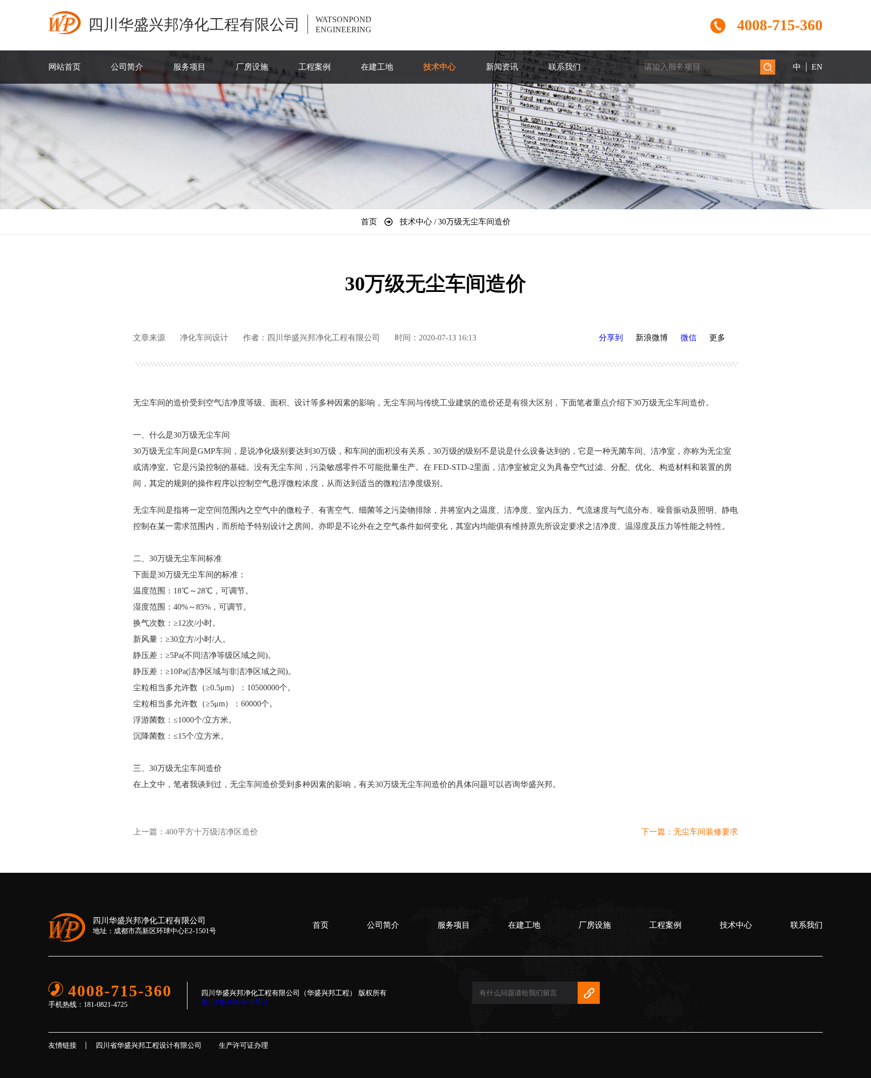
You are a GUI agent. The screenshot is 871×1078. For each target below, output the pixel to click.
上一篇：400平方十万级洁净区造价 (195, 831)
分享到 (611, 337)
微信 (688, 337)
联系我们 (564, 67)
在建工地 (377, 67)
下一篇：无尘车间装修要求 (689, 831)
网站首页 (64, 67)
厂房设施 (252, 67)
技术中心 (439, 67)
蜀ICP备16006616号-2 (234, 1002)
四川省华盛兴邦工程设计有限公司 (149, 1045)
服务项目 (189, 67)
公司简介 (127, 67)
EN (817, 67)
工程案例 (314, 67)
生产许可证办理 (243, 1045)
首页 (321, 925)
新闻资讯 (502, 67)
